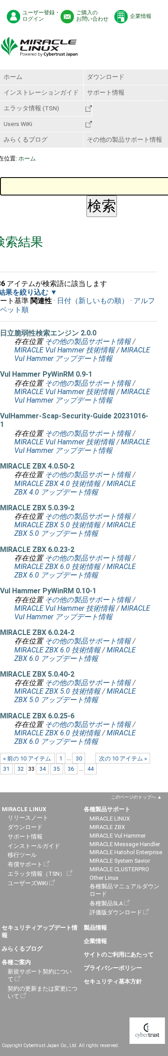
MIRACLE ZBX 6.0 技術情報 (57, 566)
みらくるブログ (25, 139)
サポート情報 (106, 92)
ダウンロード (106, 76)
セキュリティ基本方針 (113, 981)
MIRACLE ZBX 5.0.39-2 (37, 508)
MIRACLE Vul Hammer (118, 835)
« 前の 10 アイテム (27, 758)
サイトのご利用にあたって (119, 954)
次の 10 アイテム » (123, 758)
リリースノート (28, 817)
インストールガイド (34, 846)
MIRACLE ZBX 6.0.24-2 (37, 632)
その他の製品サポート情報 (124, 139)
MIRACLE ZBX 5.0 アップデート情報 (75, 529)
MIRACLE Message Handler (125, 844)
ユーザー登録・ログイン (41, 16)
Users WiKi (18, 123)
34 (42, 768)
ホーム (13, 76)
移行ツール (22, 855)
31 (6, 768)
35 (56, 768)
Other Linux (104, 877)
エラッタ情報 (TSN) (31, 108)
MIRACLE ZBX (107, 827)
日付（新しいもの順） (93, 300)
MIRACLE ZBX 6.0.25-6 (37, 716)
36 (71, 768)
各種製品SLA (106, 903)
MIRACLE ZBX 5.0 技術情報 (57, 525)
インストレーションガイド (41, 92)
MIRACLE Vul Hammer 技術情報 (64, 350)
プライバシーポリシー (113, 968)
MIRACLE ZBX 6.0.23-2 (37, 549)
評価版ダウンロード (116, 912)
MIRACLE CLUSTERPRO (119, 869)
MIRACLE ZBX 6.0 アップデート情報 (75, 570)
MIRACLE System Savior (120, 860)
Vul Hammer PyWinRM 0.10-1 (48, 591)
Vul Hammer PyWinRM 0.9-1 (46, 374)
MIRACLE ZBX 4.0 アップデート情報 (75, 487)
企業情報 (140, 16)
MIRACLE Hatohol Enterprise (126, 852)
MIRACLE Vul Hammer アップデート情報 (82, 354)
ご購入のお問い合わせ (92, 16)
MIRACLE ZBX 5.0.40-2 (37, 674)
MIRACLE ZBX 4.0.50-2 (37, 466)
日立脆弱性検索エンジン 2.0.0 (48, 333)
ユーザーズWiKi (28, 883)
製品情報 (95, 927)
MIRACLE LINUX (110, 818)
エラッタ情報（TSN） (36, 873)
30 (79, 758)
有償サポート (25, 864)
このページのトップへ (133, 797)
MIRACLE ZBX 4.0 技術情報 (57, 483)
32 (20, 768)
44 (90, 768)
